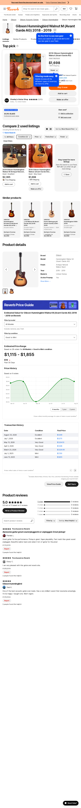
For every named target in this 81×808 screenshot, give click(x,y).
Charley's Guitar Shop (19, 99)
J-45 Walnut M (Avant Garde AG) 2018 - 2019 (31, 223)
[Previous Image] (6, 269)
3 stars (40, 508)
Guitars (20, 15)
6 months (55, 409)
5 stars (40, 502)
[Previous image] (7, 74)
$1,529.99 (61, 450)
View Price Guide (54, 484)
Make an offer (62, 100)
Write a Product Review (14, 511)
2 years (72, 409)
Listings (6, 39)
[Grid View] (47, 129)
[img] (33, 99)
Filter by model (9, 320)
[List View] (50, 129)
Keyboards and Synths (49, 15)
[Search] (56, 8)
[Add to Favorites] (55, 30)
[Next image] (23, 155)
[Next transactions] (75, 470)
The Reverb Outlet (10, 15)
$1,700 (59, 453)
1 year (64, 409)
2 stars (40, 511)
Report (6, 549)
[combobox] (38, 324)
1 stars (40, 514)
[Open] (74, 324)
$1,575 (59, 438)
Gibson (58, 255)
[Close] (56, 76)
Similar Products (20, 39)
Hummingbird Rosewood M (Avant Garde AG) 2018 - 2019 (11, 223)
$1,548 (59, 446)
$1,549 (59, 435)
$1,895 (59, 457)
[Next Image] (34, 269)
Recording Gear (65, 15)
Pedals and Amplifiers (32, 15)
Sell (64, 9)
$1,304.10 (60, 442)
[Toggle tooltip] (17, 46)
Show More (44, 281)
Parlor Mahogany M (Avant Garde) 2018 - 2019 (51, 223)
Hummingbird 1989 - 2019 (71, 222)
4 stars (40, 505)
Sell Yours (72, 484)
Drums (75, 15)
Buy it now (63, 87)
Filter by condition (11, 333)
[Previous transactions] (71, 470)
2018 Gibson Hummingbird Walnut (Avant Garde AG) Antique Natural (61, 54)
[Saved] (70, 8)
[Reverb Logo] (13, 9)
